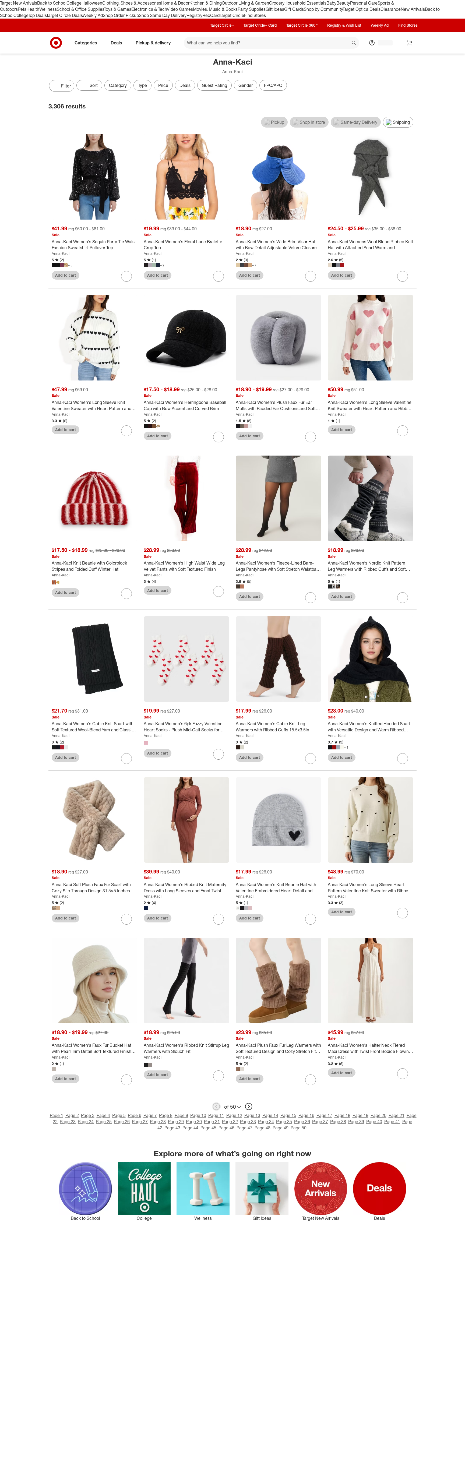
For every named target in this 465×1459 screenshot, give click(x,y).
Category (118, 85)
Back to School (51, 3)
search (354, 43)
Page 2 (72, 1115)
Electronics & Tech (149, 9)
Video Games (180, 9)
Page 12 (234, 1115)
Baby (331, 3)
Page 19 (360, 1115)
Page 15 (288, 1115)
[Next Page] (411, 86)
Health (32, 9)
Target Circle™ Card (260, 25)
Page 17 (324, 1115)
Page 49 (280, 1127)
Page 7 (150, 1115)
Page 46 (226, 1127)
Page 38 (338, 1121)
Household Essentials (305, 3)
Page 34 (266, 1121)
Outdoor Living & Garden (245, 3)
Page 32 (230, 1121)
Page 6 (134, 1115)
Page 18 (342, 1115)
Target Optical (356, 9)
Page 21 (396, 1115)
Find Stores (255, 15)
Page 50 (299, 1127)
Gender (245, 85)
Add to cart (65, 275)
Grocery (276, 3)
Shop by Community (323, 9)
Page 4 (103, 1115)
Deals (375, 9)
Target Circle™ (222, 25)
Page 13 (252, 1115)
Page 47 (244, 1127)
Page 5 (119, 1115)
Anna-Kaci (60, 253)
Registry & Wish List (344, 25)
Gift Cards (294, 9)
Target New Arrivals (18, 3)
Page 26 (122, 1121)
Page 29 (176, 1121)
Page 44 (190, 1127)
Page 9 (181, 1115)
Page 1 (56, 1115)
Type (142, 85)
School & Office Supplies (80, 9)
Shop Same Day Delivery (162, 15)
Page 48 (262, 1127)
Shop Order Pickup (121, 15)
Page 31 (212, 1121)
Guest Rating (214, 85)
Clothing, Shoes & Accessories (131, 3)
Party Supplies (252, 9)
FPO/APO (273, 85)
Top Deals (37, 15)
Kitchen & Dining (205, 3)
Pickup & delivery (153, 42)
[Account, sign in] (382, 43)
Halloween (92, 3)
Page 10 (198, 1115)
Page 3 (87, 1115)
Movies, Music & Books (215, 9)
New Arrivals (413, 9)
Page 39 (356, 1121)
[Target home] (56, 42)
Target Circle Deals (64, 15)
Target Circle (232, 15)
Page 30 (194, 1121)
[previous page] (216, 1106)
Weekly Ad (93, 15)
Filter (66, 86)
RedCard (211, 15)
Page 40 (374, 1121)
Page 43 (172, 1127)
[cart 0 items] (409, 43)
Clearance (391, 9)
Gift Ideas (275, 9)
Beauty (343, 3)
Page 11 (216, 1115)
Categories (86, 42)
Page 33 (248, 1121)
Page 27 (140, 1121)
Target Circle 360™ (302, 25)
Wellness (48, 9)
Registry (194, 15)
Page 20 (378, 1115)
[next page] (248, 1106)
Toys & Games (117, 9)
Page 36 (302, 1121)
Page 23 (68, 1121)
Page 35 (284, 1121)
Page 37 (320, 1121)
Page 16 (306, 1115)
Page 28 (158, 1121)
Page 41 (392, 1121)
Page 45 (208, 1127)
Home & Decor (175, 3)
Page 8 (165, 1115)
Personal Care (364, 3)
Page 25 (104, 1121)
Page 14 (270, 1115)
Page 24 (86, 1121)
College (74, 3)
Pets (22, 9)
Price (163, 85)
